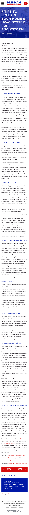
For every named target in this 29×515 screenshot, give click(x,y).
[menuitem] (7, 507)
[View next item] (9, 494)
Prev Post (9, 469)
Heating (10, 463)
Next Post (20, 469)
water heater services (9, 443)
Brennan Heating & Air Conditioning (10, 460)
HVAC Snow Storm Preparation (20, 463)
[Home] (14, 3)
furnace (22, 439)
